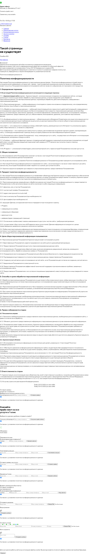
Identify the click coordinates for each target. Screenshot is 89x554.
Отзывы (6, 35)
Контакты (6, 39)
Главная (6, 28)
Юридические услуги (10, 30)
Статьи (5, 37)
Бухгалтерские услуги (11, 32)
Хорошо (3, 553)
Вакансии (6, 41)
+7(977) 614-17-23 (6, 24)
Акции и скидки (8, 34)
